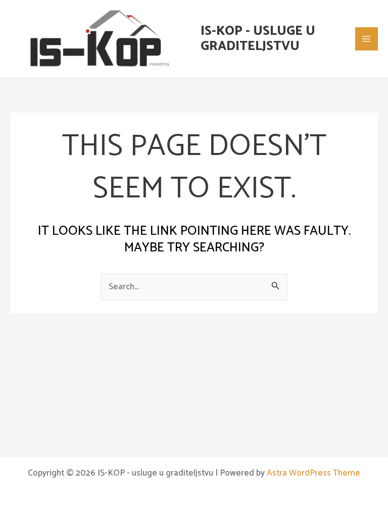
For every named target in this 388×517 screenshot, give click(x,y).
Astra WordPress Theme (313, 473)
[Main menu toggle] (366, 38)
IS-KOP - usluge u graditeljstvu (258, 39)
